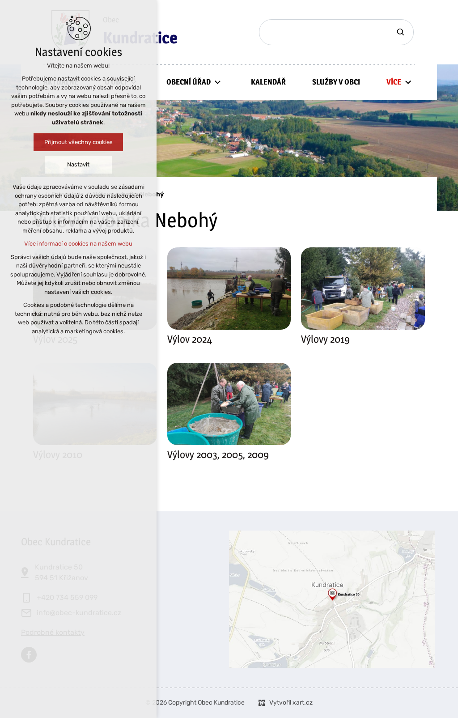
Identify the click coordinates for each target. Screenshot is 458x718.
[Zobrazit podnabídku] (217, 82)
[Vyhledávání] (336, 32)
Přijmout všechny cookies (78, 142)
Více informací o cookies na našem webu (78, 243)
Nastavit (78, 164)
